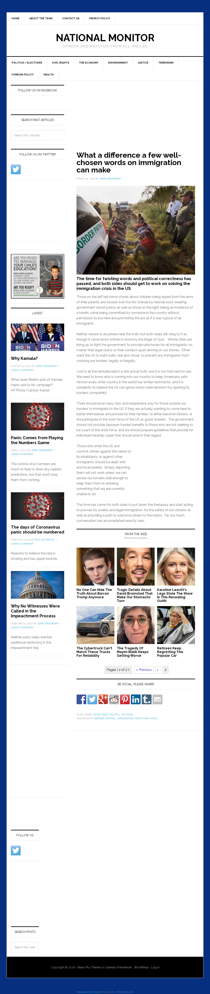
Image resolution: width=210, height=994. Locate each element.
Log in (155, 967)
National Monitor (105, 37)
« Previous (144, 670)
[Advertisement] (139, 111)
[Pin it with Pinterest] (125, 699)
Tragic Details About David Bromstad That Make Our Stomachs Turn (135, 595)
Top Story (127, 714)
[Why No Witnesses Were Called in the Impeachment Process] (37, 587)
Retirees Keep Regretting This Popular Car (170, 652)
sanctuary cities (146, 718)
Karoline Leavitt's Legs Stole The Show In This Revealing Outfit (175, 595)
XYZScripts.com (124, 992)
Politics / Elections (27, 62)
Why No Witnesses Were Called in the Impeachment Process (35, 611)
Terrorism (165, 62)
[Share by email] (157, 699)
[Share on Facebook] (81, 699)
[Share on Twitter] (92, 699)
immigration (125, 718)
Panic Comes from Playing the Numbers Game (37, 440)
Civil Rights (60, 62)
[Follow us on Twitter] (16, 169)
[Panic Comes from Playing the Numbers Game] (37, 419)
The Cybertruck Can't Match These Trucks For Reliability (94, 652)
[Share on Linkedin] (136, 699)
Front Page (100, 714)
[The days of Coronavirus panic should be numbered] (37, 508)
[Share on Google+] (103, 699)
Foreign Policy (23, 74)
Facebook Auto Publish (89, 992)
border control (105, 718)
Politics (114, 714)
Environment (118, 62)
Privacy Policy (99, 18)
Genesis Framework (119, 967)
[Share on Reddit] (114, 699)
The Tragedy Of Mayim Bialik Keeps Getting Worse (133, 652)
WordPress (141, 967)
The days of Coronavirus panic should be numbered (37, 530)
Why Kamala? (24, 358)
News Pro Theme (89, 967)
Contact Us (70, 18)
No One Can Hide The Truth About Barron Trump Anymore (94, 593)
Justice (143, 62)
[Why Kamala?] (37, 340)
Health (48, 74)
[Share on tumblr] (147, 699)
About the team (40, 18)
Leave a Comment (22, 370)
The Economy (88, 62)
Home (15, 18)
